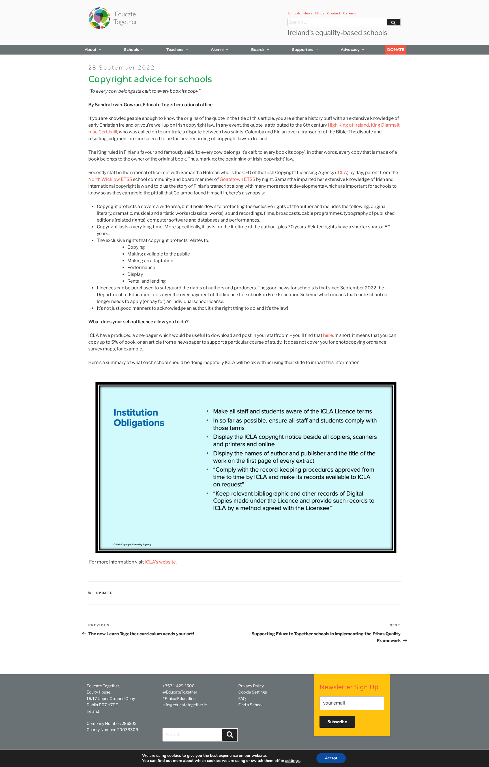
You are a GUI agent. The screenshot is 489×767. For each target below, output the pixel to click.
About (90, 49)
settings (292, 760)
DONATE (395, 49)
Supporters (302, 49)
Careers (349, 13)
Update (104, 593)
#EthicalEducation (179, 698)
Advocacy (350, 49)
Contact (333, 13)
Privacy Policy (251, 685)
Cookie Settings (252, 692)
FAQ (242, 698)
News (307, 13)
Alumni (217, 49)
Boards (258, 49)
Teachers (174, 49)
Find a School (250, 704)
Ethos (319, 13)
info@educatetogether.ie (184, 704)
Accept (331, 758)
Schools (294, 13)
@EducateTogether (179, 692)
